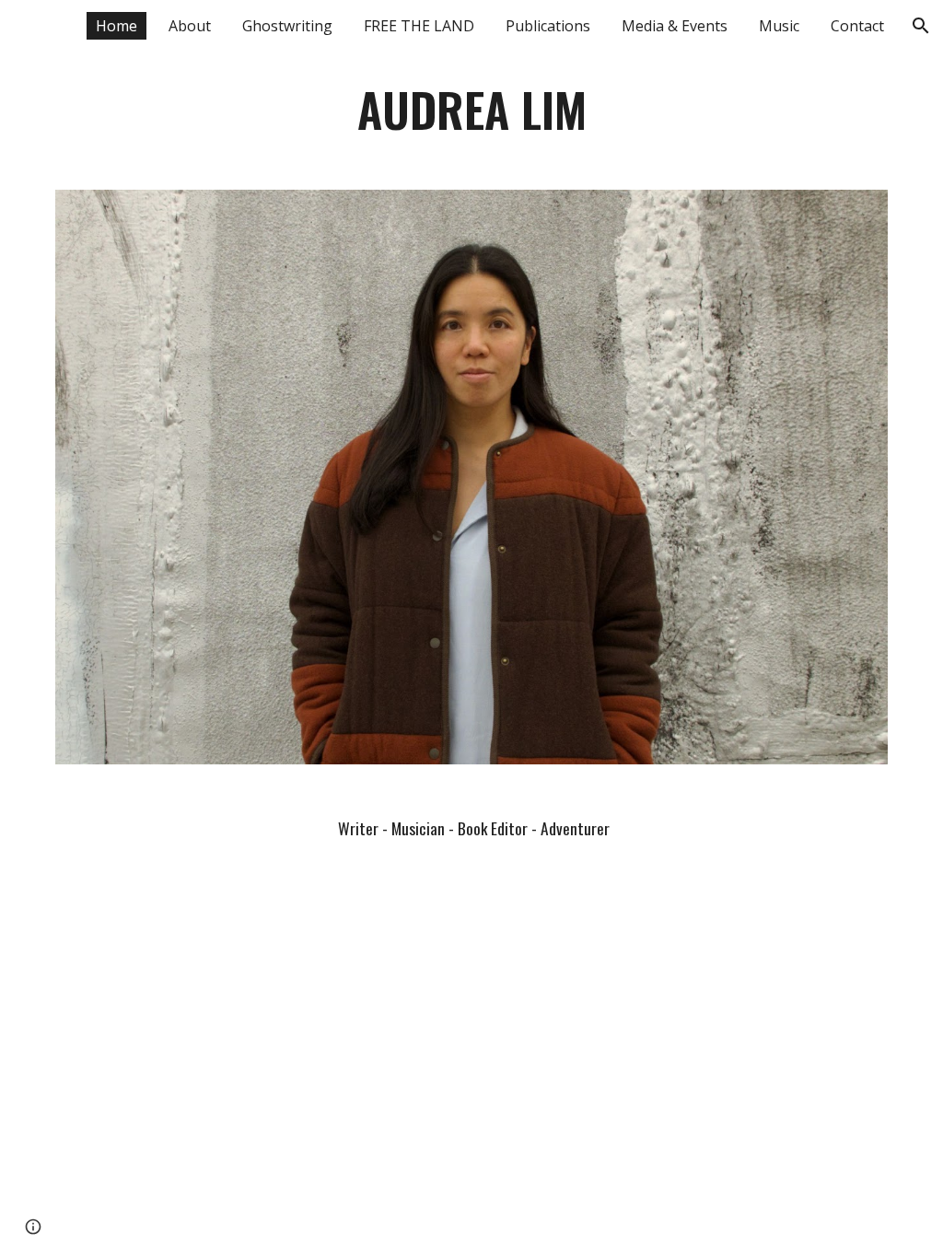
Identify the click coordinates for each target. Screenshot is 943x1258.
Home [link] (116, 26)
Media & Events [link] (675, 26)
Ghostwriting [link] (287, 26)
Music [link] (779, 26)
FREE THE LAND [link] (419, 26)
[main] (472, 110)
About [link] (190, 26)
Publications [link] (548, 26)
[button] (921, 26)
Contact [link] (857, 26)
